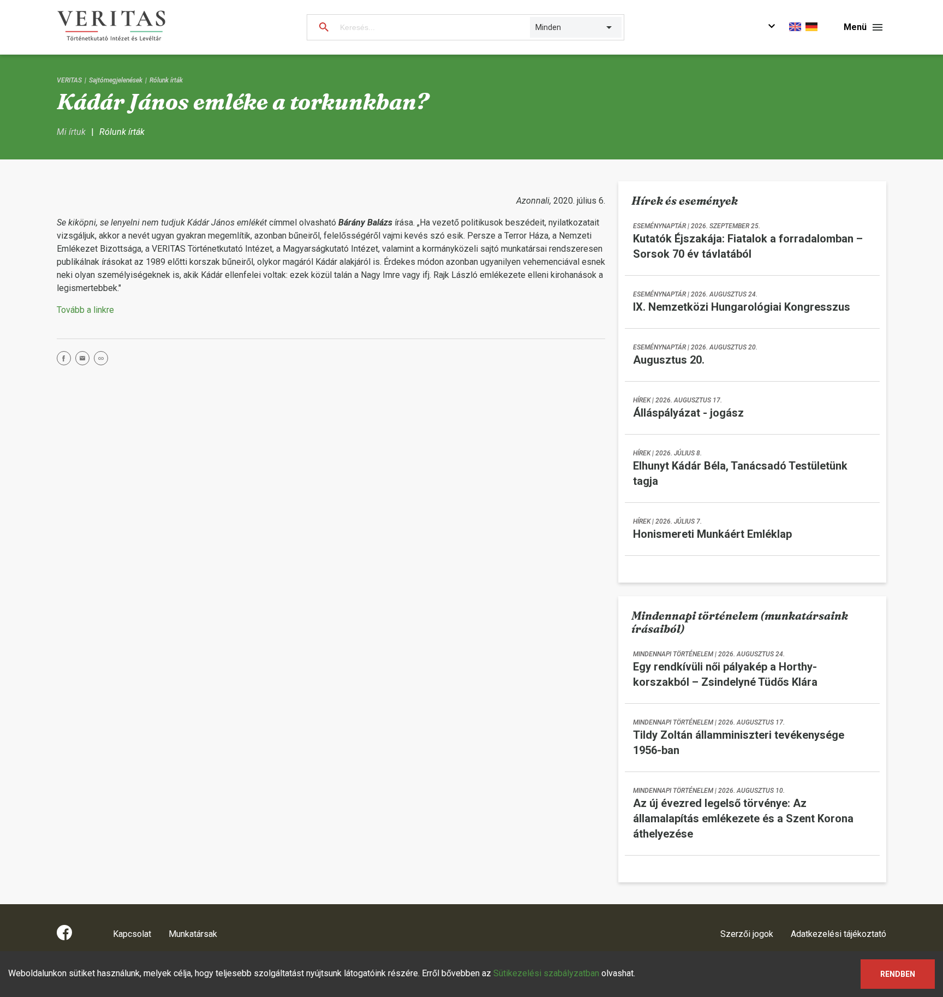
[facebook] (66, 360)
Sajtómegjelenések (115, 80)
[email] (84, 360)
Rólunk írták (166, 80)
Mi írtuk (71, 132)
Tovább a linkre (85, 310)
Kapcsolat (132, 934)
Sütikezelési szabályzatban (546, 973)
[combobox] (536, 27)
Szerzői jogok (746, 934)
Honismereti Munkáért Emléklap (712, 534)
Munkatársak (193, 934)
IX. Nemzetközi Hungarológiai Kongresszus (741, 306)
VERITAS (69, 80)
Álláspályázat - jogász (688, 412)
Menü (855, 27)
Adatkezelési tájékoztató (838, 934)
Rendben (897, 974)
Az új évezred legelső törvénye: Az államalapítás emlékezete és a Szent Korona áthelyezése (743, 818)
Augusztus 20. (669, 359)
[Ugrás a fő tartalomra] (771, 27)
